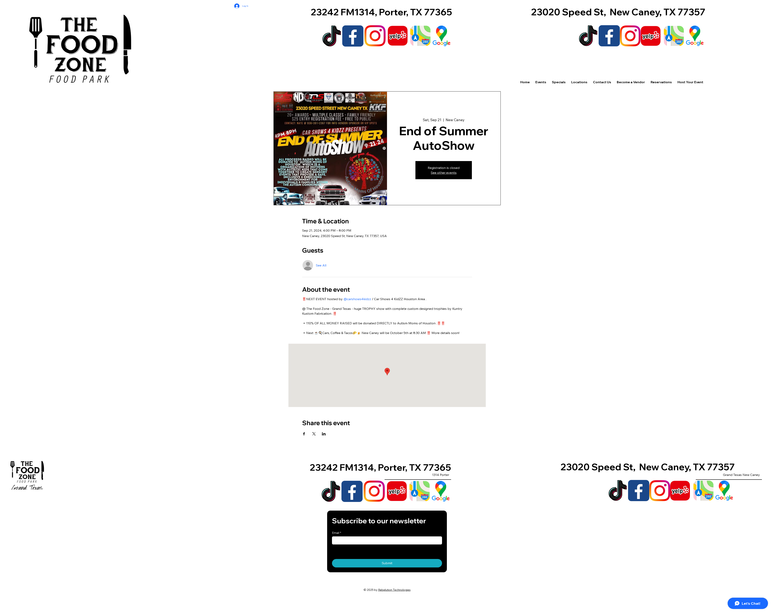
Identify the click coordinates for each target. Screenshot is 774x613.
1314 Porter (440, 475)
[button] (579, 82)
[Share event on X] (314, 433)
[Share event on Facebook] (304, 433)
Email (336, 533)
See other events (444, 173)
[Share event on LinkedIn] (324, 433)
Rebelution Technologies (394, 590)
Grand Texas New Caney (741, 475)
